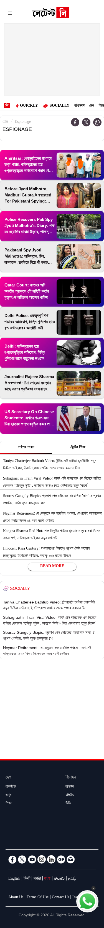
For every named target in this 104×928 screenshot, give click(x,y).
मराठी (37, 879)
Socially (59, 106)
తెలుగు (59, 879)
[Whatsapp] (97, 122)
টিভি (68, 804)
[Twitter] (86, 122)
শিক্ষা (9, 804)
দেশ (91, 106)
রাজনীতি (11, 787)
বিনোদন (70, 777)
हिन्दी (27, 879)
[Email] (71, 859)
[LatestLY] (50, 14)
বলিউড (69, 787)
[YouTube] (32, 859)
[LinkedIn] (51, 859)
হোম (5, 122)
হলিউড (69, 795)
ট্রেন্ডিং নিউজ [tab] (77, 447)
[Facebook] (12, 859)
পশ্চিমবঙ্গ (79, 106)
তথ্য (8, 795)
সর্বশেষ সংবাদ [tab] (26, 447)
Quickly (29, 106)
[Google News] (61, 859)
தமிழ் (72, 879)
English (14, 879)
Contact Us (60, 898)
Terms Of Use (38, 898)
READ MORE (52, 566)
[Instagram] (41, 859)
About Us (15, 898)
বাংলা (47, 879)
